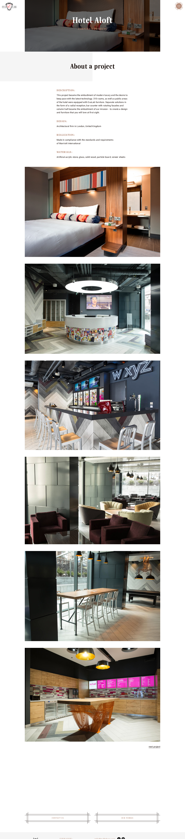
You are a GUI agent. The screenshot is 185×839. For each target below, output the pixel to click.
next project (154, 746)
